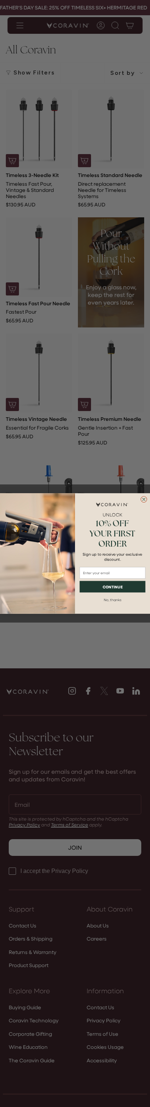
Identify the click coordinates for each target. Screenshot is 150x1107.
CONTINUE (113, 586)
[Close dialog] (144, 499)
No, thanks (112, 599)
